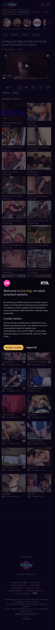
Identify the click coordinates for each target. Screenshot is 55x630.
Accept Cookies (13, 347)
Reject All (31, 347)
